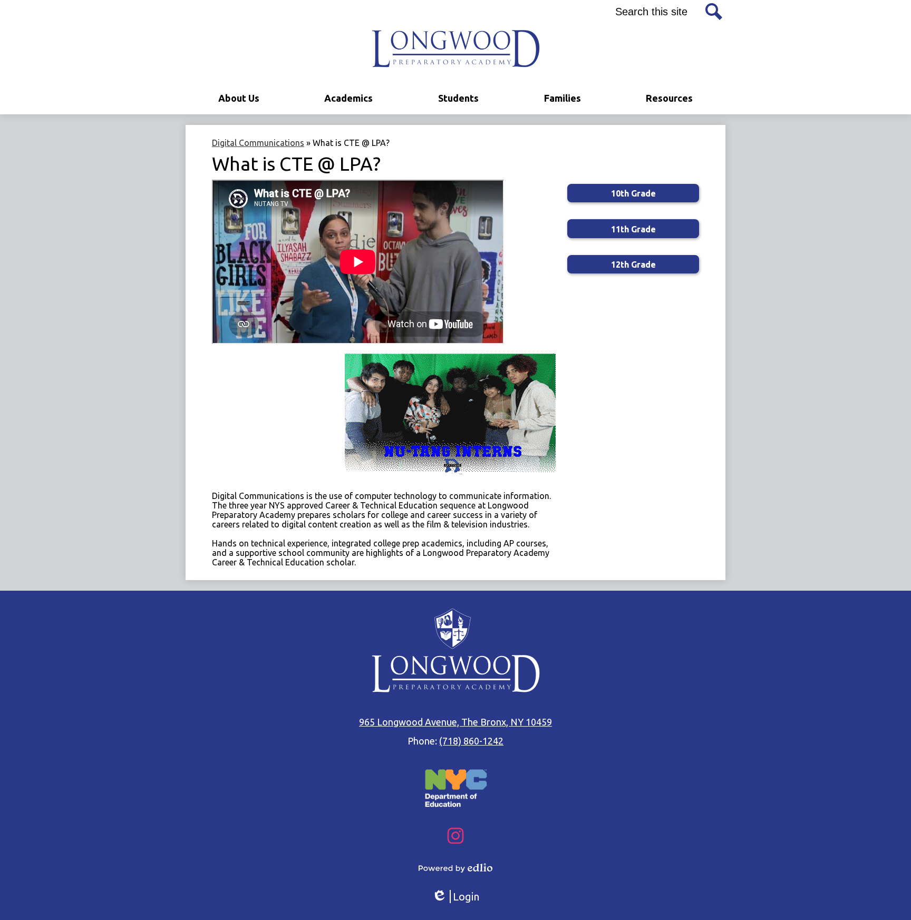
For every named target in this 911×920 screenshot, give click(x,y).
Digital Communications (258, 143)
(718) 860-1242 (471, 741)
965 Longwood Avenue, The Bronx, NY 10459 (455, 722)
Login (455, 896)
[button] (239, 98)
